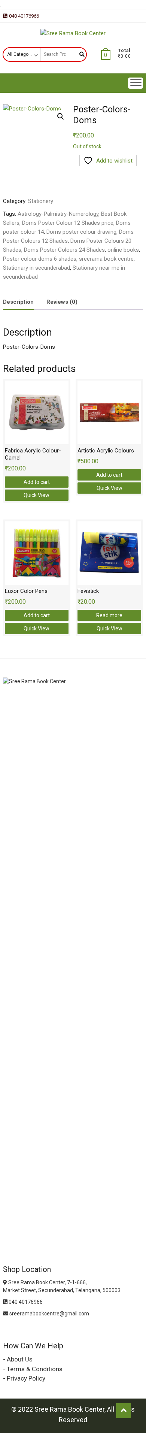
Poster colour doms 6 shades (39, 258)
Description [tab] (18, 302)
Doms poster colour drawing (81, 231)
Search (79, 54)
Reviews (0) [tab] (61, 302)
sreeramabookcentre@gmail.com (48, 1314)
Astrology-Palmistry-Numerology (58, 213)
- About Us (18, 1359)
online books (123, 249)
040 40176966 (24, 16)
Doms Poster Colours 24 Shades (64, 249)
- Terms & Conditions (33, 1369)
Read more (109, 615)
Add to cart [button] (37, 482)
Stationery (40, 201)
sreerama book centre (106, 258)
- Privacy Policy (24, 1378)
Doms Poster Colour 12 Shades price (67, 222)
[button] (60, 116)
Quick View (36, 495)
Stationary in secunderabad (36, 267)
